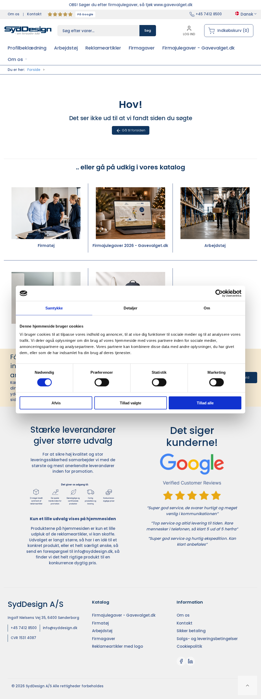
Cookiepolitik (189, 646)
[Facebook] (181, 661)
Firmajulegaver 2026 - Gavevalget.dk (130, 245)
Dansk (247, 14)
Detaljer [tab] (131, 308)
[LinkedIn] (190, 661)
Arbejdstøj (215, 245)
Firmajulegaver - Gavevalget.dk (123, 615)
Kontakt (34, 14)
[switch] (102, 382)
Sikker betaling (191, 630)
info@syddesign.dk (93, 551)
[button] (17, 59)
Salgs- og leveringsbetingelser (207, 638)
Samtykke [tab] (54, 308)
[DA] (28, 30)
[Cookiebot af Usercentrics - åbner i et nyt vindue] (219, 293)
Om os (13, 14)
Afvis (56, 403)
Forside (33, 69)
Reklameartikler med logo (117, 646)
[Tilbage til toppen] (247, 685)
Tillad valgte (130, 403)
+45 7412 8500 (209, 14)
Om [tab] (207, 308)
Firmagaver (103, 638)
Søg (147, 30)
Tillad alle (205, 403)
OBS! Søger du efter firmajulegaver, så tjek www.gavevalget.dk (130, 4)
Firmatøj (46, 245)
